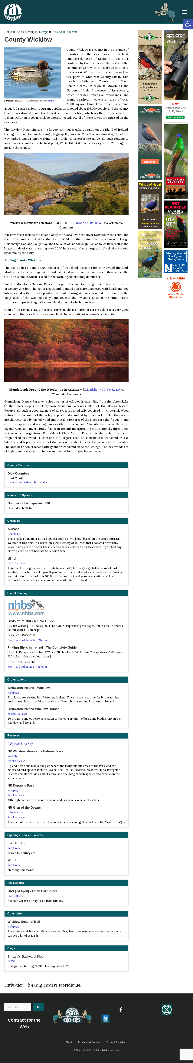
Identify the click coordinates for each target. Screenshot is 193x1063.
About (69, 1042)
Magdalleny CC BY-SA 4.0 (102, 389)
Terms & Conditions (116, 1042)
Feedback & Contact (89, 1042)
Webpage (13, 692)
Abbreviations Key (20, 744)
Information (15, 812)
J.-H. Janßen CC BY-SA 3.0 (85, 223)
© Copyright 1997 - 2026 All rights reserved (96, 1049)
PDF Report (15, 895)
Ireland (57, 32)
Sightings (14, 848)
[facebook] (120, 1009)
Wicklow (71, 32)
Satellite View (16, 761)
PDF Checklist (17, 563)
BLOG (11, 961)
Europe (43, 32)
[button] (188, 24)
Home (8, 32)
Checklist (14, 534)
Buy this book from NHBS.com (27, 640)
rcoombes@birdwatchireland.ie (28, 482)
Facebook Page (17, 713)
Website (50, 100)
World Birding (25, 32)
